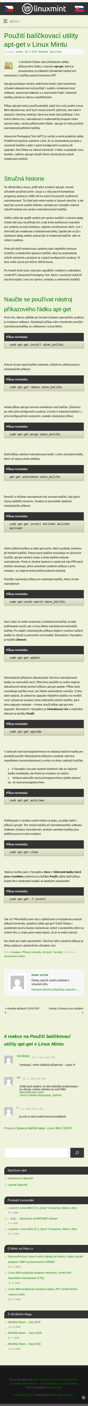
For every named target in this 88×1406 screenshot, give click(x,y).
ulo (19, 1077)
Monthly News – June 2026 (25, 1333)
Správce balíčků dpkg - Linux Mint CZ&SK (44, 1128)
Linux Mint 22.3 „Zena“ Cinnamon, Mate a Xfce (48, 1208)
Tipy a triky (55, 51)
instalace (16, 952)
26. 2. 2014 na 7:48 (43, 1057)
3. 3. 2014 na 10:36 (31, 1109)
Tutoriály (57, 952)
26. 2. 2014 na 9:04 (34, 1079)
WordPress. (67, 1394)
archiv (19, 51)
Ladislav (13, 1229)
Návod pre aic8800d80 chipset (38, 1218)
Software (43, 51)
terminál (47, 952)
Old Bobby (23, 1056)
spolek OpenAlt (17, 1184)
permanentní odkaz (14, 956)
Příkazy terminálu (31, 952)
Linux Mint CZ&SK (23, 1394)
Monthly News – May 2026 (24, 1344)
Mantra (54, 1394)
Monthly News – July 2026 (24, 1322)
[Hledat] (77, 1153)
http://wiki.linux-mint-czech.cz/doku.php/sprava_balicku (40, 1094)
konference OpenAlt (20, 1178)
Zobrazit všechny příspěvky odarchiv (55, 989)
